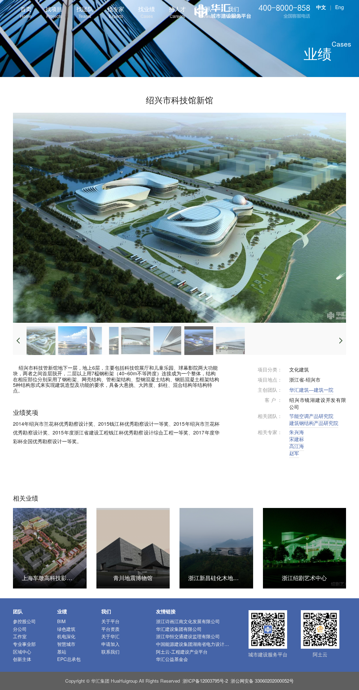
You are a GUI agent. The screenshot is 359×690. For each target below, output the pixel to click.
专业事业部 (24, 644)
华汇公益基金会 (172, 659)
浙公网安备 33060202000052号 (262, 680)
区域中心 (22, 651)
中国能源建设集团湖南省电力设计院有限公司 (201, 644)
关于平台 (110, 621)
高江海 (296, 445)
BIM (61, 621)
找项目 (54, 12)
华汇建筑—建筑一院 (311, 389)
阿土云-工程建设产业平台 (182, 651)
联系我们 (110, 651)
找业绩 (146, 12)
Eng (339, 7)
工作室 (20, 636)
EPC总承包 (69, 659)
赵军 (294, 452)
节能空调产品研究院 (311, 415)
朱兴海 (296, 431)
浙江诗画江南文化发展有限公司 (188, 621)
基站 (61, 651)
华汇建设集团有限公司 (179, 629)
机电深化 (66, 636)
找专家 (115, 12)
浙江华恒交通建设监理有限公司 (188, 636)
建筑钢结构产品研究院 (313, 422)
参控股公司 (24, 621)
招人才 (177, 12)
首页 (26, 12)
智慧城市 (66, 644)
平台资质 (110, 629)
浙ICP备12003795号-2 (205, 680)
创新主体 (22, 659)
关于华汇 (110, 636)
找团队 (84, 12)
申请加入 (110, 644)
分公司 (20, 629)
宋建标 (296, 438)
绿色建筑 (66, 629)
